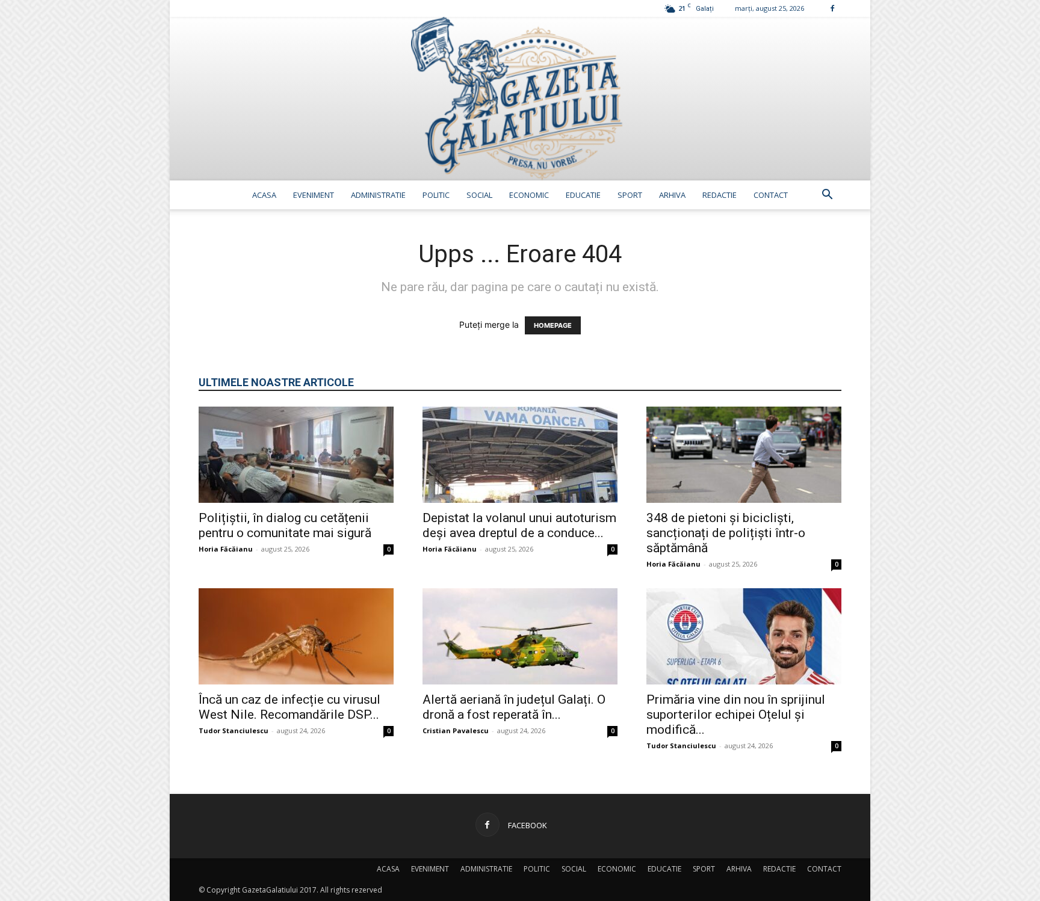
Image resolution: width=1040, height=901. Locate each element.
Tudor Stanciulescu (233, 730)
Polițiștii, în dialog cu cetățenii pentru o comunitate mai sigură (285, 525)
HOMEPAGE (553, 325)
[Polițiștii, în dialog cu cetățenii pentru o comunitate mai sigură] (296, 455)
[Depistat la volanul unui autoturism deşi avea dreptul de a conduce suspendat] (520, 455)
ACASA (264, 194)
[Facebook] (832, 8)
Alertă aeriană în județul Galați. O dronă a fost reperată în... (513, 707)
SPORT (630, 194)
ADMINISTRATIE (378, 194)
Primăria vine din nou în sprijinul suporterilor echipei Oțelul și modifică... (735, 714)
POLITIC (436, 194)
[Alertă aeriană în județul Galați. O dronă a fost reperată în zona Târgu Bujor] (520, 636)
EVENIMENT (313, 194)
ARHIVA (672, 194)
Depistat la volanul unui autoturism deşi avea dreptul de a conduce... (519, 525)
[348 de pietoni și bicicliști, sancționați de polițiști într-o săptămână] (743, 455)
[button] (826, 195)
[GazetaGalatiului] (520, 98)
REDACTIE (719, 194)
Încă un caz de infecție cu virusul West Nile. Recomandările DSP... (289, 707)
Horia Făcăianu (226, 548)
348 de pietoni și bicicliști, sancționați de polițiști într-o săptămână (725, 533)
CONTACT (771, 194)
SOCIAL (479, 194)
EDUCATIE (583, 194)
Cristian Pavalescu (455, 730)
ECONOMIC (529, 194)
